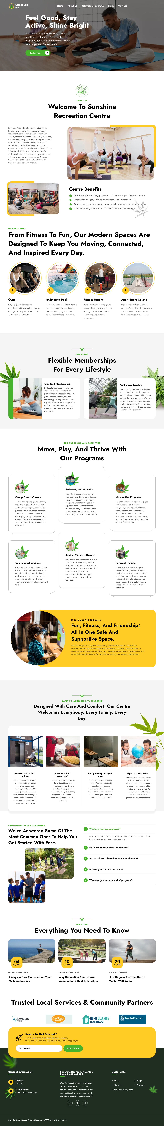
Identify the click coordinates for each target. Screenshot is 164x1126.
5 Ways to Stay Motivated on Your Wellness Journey (29, 979)
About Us (72, 6)
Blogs (111, 6)
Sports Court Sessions (28, 563)
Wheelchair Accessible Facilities (24, 775)
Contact (122, 6)
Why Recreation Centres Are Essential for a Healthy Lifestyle (78, 979)
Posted (18, 972)
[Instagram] (85, 1103)
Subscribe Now (73, 1048)
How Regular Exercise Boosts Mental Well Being (127, 979)
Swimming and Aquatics (79, 489)
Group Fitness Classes (28, 497)
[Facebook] (70, 1103)
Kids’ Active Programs (128, 497)
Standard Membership (57, 384)
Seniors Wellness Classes (79, 555)
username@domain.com (26, 1092)
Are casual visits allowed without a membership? (113, 858)
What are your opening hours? (104, 829)
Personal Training (126, 563)
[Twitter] (77, 1103)
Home (60, 6)
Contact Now (35, 53)
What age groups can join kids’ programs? (110, 880)
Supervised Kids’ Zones (137, 773)
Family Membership (131, 385)
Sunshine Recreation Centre (32, 1120)
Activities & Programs (93, 6)
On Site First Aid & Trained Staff (62, 775)
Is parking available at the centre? (106, 869)
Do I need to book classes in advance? (108, 847)
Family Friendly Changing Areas (100, 775)
